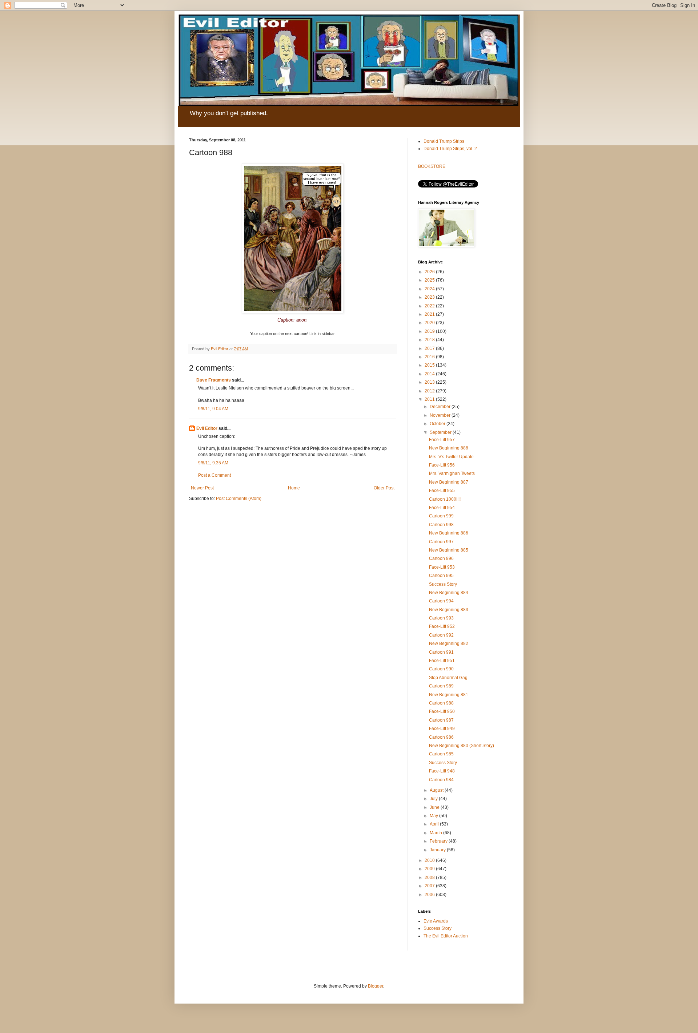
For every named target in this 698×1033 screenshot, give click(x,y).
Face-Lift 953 (442, 567)
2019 (430, 331)
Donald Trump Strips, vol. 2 (450, 148)
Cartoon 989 (441, 686)
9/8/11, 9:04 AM (213, 408)
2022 (430, 305)
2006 (430, 894)
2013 (430, 382)
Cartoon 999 (441, 515)
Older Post (384, 488)
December (441, 406)
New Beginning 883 (448, 609)
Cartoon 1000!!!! (445, 499)
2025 (430, 280)
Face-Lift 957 (442, 439)
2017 (430, 348)
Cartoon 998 (441, 524)
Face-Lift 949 (442, 728)
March (436, 832)
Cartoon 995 (441, 575)
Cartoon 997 (441, 541)
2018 (430, 339)
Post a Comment (214, 475)
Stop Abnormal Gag (448, 677)
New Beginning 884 (448, 592)
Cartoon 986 (441, 737)
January (438, 849)
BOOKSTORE (431, 166)
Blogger (375, 986)
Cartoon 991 (441, 652)
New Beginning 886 (448, 533)
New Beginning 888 (448, 448)
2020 (430, 322)
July (434, 798)
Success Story (443, 584)
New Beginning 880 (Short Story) (461, 745)
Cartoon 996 (441, 558)
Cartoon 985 (441, 753)
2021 (430, 314)
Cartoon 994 (441, 601)
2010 (430, 860)
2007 (430, 885)
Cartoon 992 (441, 635)
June (435, 807)
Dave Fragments (213, 380)
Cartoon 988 (441, 703)
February (439, 841)
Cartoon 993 (441, 618)
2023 (430, 297)
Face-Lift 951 (442, 660)
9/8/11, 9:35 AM (213, 462)
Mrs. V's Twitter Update (451, 456)
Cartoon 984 (441, 779)
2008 (430, 877)
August (437, 790)
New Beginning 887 (448, 482)
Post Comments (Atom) (238, 498)
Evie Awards (436, 921)
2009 (430, 868)
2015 (430, 365)
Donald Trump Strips (444, 141)
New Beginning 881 (448, 694)
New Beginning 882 (448, 643)
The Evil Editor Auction (446, 936)
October (438, 423)
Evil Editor (206, 428)
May (434, 815)
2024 (430, 288)
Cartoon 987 (441, 720)
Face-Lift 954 (442, 507)
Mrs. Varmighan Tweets (452, 473)
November (441, 415)
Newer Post (202, 488)
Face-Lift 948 (442, 771)
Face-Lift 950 (442, 711)
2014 (430, 373)
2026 (430, 271)
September (441, 432)
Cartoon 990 (441, 668)
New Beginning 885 (448, 550)
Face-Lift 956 (442, 465)
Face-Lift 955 (442, 490)
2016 (430, 356)
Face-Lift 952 (442, 626)
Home (294, 488)
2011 (430, 399)
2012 (430, 391)
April (435, 824)
